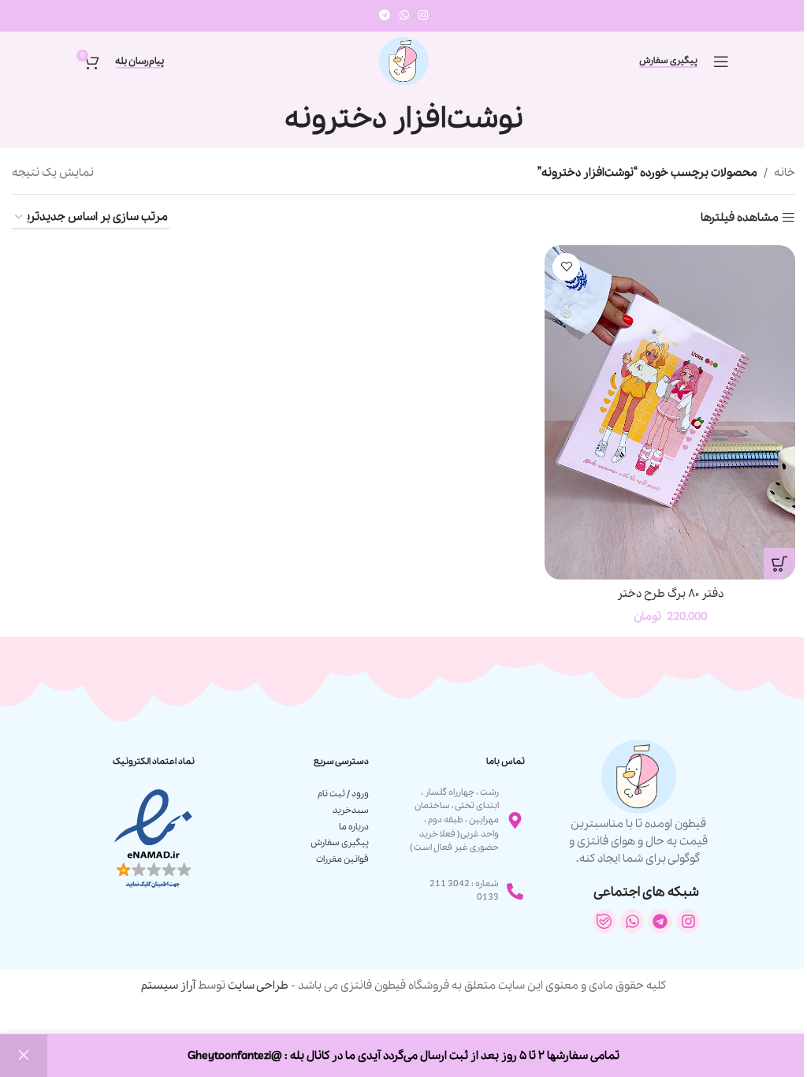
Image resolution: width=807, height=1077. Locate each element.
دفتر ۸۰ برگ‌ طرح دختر (670, 594)
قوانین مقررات (342, 859)
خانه (784, 173)
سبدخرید (351, 810)
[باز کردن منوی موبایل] (721, 61)
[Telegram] (659, 921)
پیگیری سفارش (668, 61)
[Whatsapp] (632, 921)
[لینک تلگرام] (384, 16)
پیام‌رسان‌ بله (139, 62)
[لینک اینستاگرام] (423, 16)
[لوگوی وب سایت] (403, 60)
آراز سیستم (168, 985)
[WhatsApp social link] (404, 16)
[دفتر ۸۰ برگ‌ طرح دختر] (670, 412)
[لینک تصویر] (153, 838)
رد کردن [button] (23, 1055)
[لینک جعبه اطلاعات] (638, 802)
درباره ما (354, 827)
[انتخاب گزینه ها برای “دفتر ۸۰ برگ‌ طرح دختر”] (779, 563)
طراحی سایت (258, 985)
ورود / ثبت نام (343, 794)
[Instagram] (688, 921)
